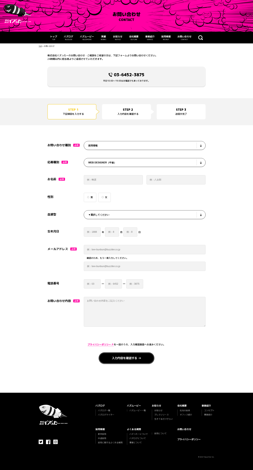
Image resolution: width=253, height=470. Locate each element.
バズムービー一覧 (137, 410)
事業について (135, 442)
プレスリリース (161, 414)
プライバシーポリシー (189, 439)
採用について (160, 433)
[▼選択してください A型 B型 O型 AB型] (145, 214)
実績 (103, 38)
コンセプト (209, 410)
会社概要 (134, 38)
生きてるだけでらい (163, 419)
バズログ (68, 38)
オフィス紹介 (186, 414)
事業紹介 (150, 38)
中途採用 (102, 438)
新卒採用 (102, 434)
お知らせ (117, 38)
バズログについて (137, 438)
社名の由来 (185, 410)
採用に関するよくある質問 (110, 442)
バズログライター (106, 414)
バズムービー (87, 38)
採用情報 (166, 38)
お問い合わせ (184, 38)
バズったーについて (138, 434)
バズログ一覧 (104, 410)
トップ (53, 38)
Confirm (126, 358)
